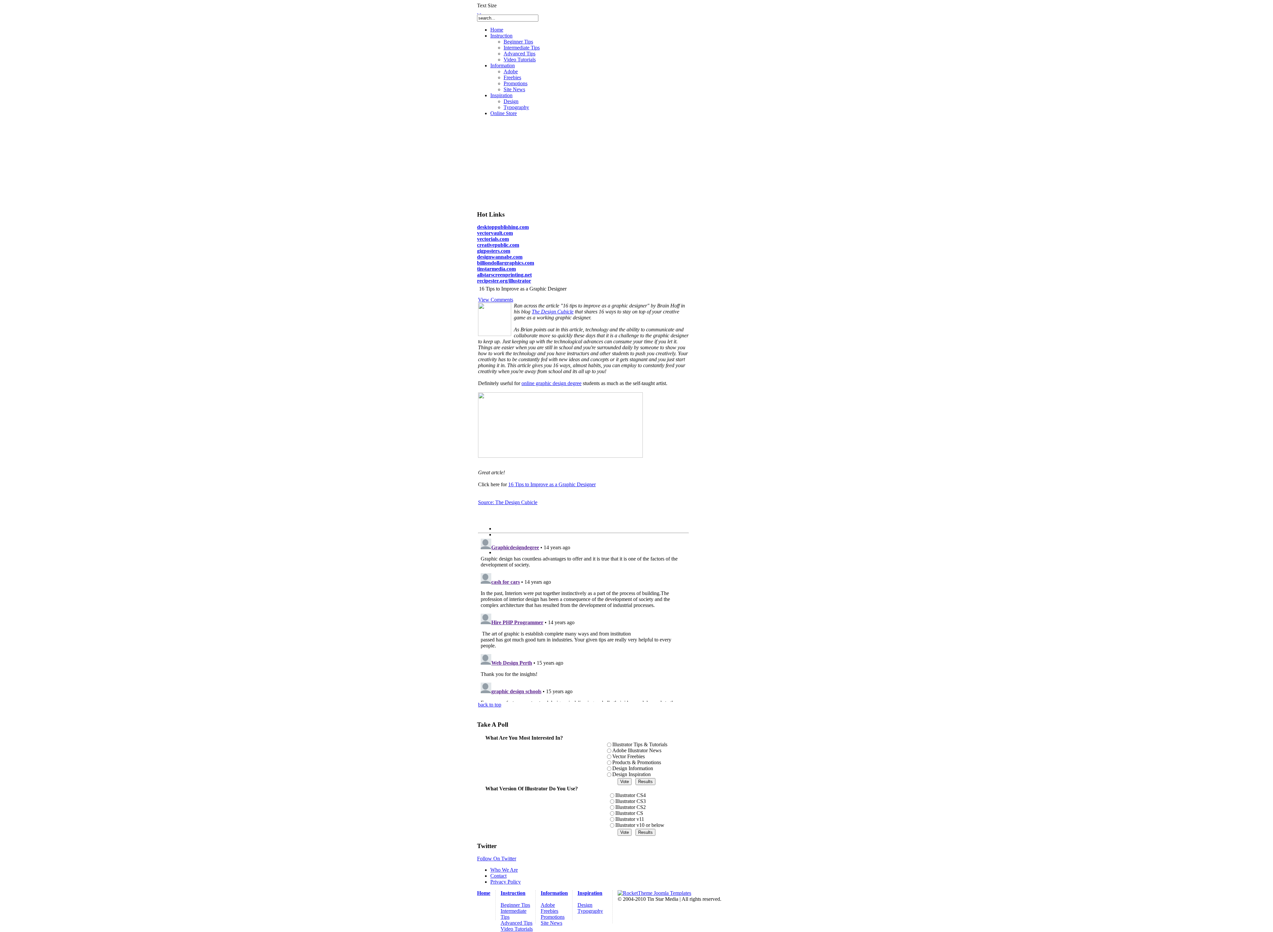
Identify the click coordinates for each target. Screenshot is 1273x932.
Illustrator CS (629, 813)
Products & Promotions (636, 762)
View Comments (495, 299)
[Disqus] (583, 619)
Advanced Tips (516, 923)
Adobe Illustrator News (636, 750)
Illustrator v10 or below (639, 825)
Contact (498, 876)
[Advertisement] (530, 163)
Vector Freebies (628, 756)
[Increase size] (477, 11)
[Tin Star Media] (654, 893)
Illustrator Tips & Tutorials (639, 744)
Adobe (548, 905)
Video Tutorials (517, 929)
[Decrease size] (480, 11)
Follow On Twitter (496, 858)
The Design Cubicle (553, 311)
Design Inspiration (631, 774)
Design (584, 905)
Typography (590, 911)
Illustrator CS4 (630, 795)
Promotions (553, 917)
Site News (551, 923)
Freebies (549, 911)
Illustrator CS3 (630, 801)
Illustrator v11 (629, 819)
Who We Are (504, 870)
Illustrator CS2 (630, 807)
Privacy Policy (505, 882)
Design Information (632, 768)
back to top (489, 704)
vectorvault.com (495, 233)
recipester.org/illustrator (504, 281)
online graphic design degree (551, 383)
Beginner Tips (515, 905)
